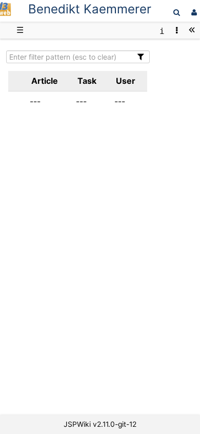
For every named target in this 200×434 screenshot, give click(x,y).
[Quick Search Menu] (177, 12)
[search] (177, 12)
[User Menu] (193, 12)
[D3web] (5, 13)
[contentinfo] (162, 30)
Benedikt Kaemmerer (89, 9)
